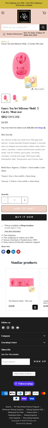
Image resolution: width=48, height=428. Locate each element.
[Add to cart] (35, 307)
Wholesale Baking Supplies (13, 409)
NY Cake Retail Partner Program (26, 407)
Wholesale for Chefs (16, 412)
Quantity (4, 194)
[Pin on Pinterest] (18, 252)
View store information (13, 231)
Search (8, 407)
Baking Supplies (30, 415)
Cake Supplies (14, 418)
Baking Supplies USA (35, 409)
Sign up (39, 362)
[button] (2, 289)
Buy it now (24, 217)
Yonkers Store (32, 412)
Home (4, 41)
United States (22, 374)
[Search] (43, 27)
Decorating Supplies (31, 418)
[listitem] (22, 289)
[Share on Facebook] (3, 252)
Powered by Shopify (24, 423)
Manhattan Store (14, 415)
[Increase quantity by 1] (25, 200)
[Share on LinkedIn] (13, 252)
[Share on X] (8, 252)
